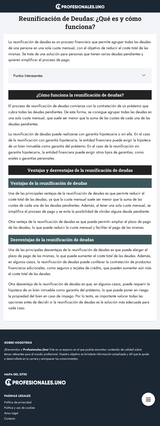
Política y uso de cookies (19, 408)
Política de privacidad (17, 402)
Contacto (9, 418)
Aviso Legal (11, 413)
